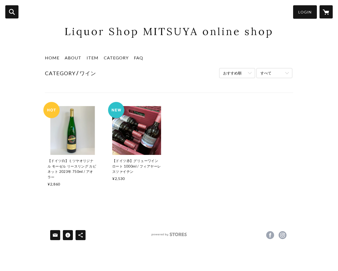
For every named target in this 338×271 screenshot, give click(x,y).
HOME (52, 57)
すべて (265, 73)
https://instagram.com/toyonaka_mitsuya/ (283, 235)
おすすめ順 (232, 73)
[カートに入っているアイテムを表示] (326, 11)
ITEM (92, 57)
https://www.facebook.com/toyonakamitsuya (270, 235)
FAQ (138, 57)
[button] (305, 12)
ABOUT (73, 57)
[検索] (11, 11)
